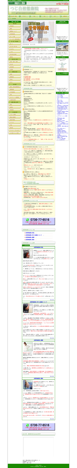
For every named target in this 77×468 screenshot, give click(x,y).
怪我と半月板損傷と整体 (62, 136)
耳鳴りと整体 (60, 101)
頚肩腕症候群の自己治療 (62, 108)
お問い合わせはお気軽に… (62, 3)
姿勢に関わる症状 (14, 102)
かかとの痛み (60, 95)
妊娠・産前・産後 (14, 61)
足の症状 (14, 84)
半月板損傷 (12, 92)
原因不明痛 (12, 119)
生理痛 (11, 69)
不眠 (11, 125)
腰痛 (11, 28)
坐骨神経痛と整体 (38, 378)
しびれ (11, 51)
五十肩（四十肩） (14, 46)
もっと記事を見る (61, 139)
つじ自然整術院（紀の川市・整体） (40, 466)
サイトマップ (65, 0)
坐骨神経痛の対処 (38, 247)
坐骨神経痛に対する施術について (38, 302)
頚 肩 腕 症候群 (13, 54)
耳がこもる (59, 100)
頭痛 (11, 74)
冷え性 (11, 64)
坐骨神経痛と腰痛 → (31, 237)
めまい (11, 82)
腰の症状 (14, 23)
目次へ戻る (52, 299)
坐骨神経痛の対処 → (31, 232)
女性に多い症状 (15, 59)
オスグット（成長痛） (15, 97)
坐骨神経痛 (12, 33)
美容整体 (12, 66)
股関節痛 (12, 89)
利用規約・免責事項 (39, 465)
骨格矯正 (12, 109)
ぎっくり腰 (12, 36)
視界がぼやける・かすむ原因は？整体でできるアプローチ (62, 103)
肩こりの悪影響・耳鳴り (62, 106)
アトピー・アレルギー (15, 130)
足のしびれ (59, 110)
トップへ (71, 466)
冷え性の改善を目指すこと (62, 109)
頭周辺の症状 (14, 71)
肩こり (11, 43)
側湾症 (11, 107)
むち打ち (12, 49)
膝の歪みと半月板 (61, 120)
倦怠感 (11, 127)
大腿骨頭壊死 (13, 99)
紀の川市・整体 (14, 16)
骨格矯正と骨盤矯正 (61, 130)
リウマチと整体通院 (61, 138)
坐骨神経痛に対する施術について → (35, 235)
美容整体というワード (61, 135)
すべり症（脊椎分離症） (15, 39)
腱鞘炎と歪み (60, 137)
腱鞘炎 (11, 56)
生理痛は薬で (60, 129)
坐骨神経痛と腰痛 (38, 340)
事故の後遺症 (13, 117)
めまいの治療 (60, 96)
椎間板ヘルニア (13, 31)
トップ (9, 18)
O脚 (11, 94)
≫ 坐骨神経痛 (25, 245)
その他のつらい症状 (14, 132)
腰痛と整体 (59, 119)
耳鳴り (11, 79)
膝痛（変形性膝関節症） (15, 86)
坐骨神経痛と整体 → (31, 239)
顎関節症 (12, 76)
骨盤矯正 (12, 25)
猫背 (11, 104)
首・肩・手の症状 (14, 41)
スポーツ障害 (13, 114)
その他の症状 (14, 112)
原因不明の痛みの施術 (61, 131)
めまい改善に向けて (61, 128)
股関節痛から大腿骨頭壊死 (62, 105)
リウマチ (12, 122)
